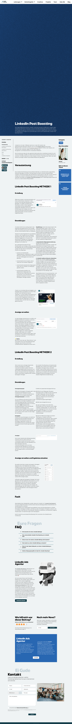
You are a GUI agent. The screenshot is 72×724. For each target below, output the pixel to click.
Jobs (62, 2)
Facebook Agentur (34, 147)
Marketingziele (28, 2)
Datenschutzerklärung (22, 707)
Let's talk (36, 657)
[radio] (17, 624)
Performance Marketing (20, 585)
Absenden (32, 714)
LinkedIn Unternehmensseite (33, 177)
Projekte (48, 2)
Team (55, 2)
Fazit (3, 152)
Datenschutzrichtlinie (28, 709)
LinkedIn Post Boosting (50, 503)
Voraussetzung (5, 144)
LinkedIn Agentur (41, 146)
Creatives (40, 2)
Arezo (60, 161)
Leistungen (17, 2)
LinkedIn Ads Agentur (6, 155)
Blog (69, 2)
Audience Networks (50, 259)
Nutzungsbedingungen (12, 710)
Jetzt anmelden (52, 627)
